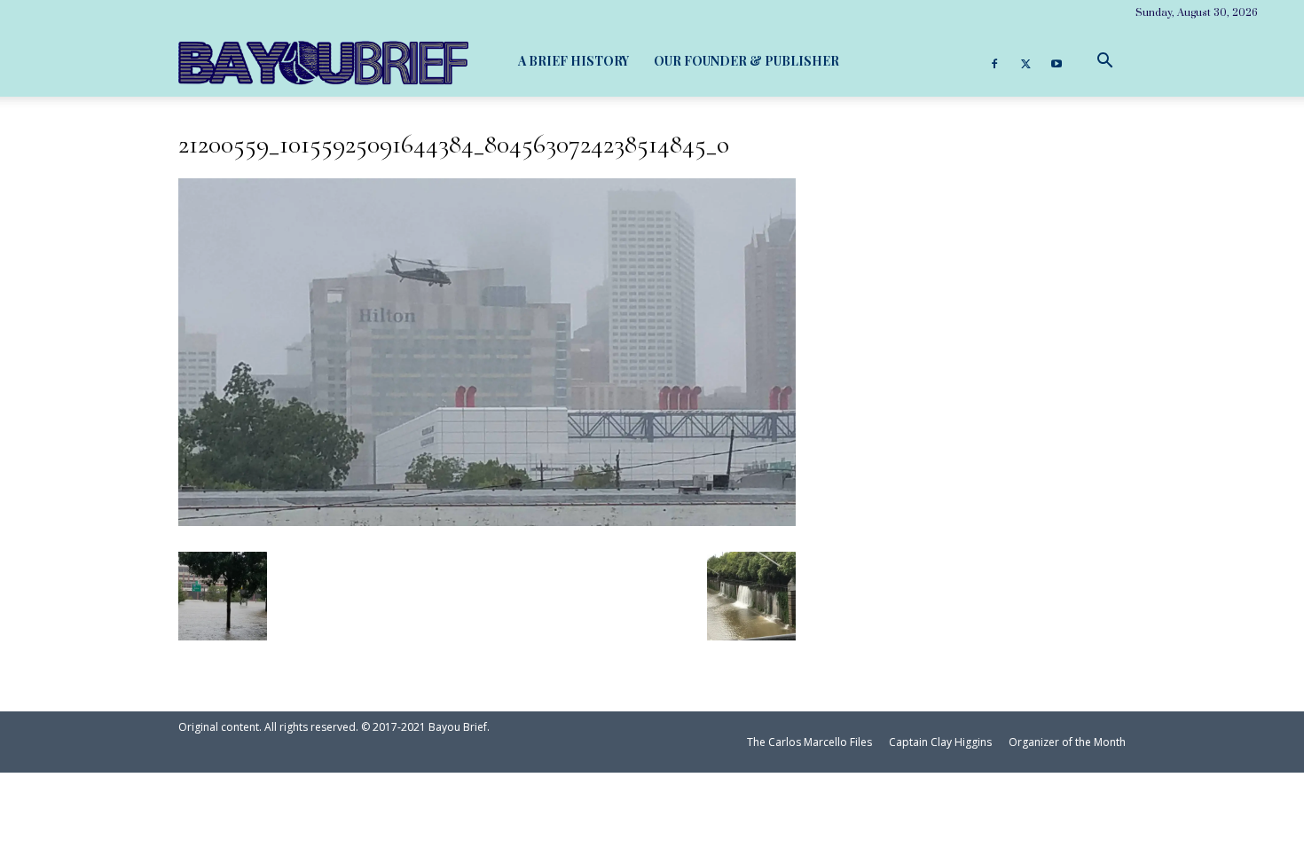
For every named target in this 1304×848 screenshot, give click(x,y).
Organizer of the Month (1067, 742)
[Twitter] (1025, 61)
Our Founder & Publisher (746, 60)
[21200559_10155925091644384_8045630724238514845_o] (487, 518)
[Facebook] (994, 61)
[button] (1104, 61)
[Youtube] (1056, 61)
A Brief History (573, 60)
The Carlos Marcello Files (809, 742)
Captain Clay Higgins (940, 742)
